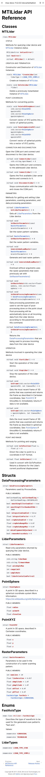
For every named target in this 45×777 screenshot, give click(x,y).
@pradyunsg (28, 774)
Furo (35, 774)
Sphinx (18, 774)
